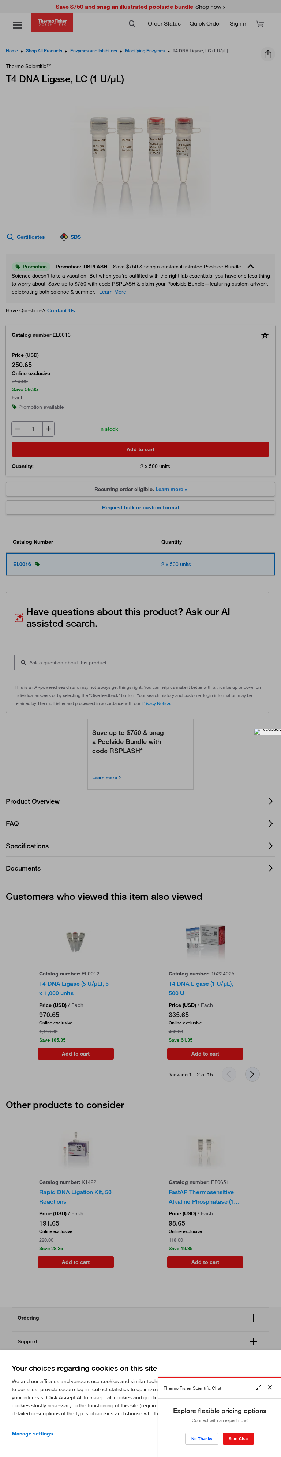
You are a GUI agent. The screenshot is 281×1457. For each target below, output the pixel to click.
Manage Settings (32, 1433)
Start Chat (238, 1439)
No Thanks (201, 1439)
